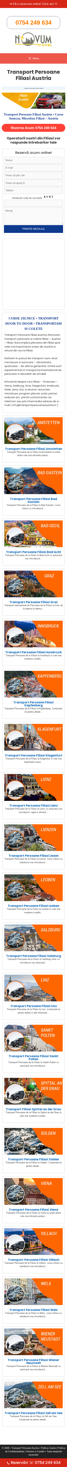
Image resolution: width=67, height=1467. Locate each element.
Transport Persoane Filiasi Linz (33, 1006)
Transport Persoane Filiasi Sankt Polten (33, 1057)
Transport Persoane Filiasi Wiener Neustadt (33, 1361)
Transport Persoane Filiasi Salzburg (33, 956)
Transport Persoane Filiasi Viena (33, 1210)
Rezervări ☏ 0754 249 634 (35, 1462)
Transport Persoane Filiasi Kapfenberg (33, 703)
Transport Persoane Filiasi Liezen (34, 856)
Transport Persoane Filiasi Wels (33, 1310)
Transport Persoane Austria (25, 1448)
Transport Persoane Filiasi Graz (33, 602)
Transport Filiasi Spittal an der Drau (33, 1109)
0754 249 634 (33, 22)
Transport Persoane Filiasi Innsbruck (33, 652)
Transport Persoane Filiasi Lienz (33, 805)
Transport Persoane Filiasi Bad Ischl (33, 552)
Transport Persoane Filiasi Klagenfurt (33, 755)
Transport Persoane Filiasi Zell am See (33, 1413)
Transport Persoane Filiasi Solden (33, 1159)
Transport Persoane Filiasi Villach (33, 1260)
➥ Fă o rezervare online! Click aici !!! (33, 4)
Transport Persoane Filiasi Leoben (33, 906)
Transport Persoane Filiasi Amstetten (33, 449)
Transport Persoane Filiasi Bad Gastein (33, 500)
